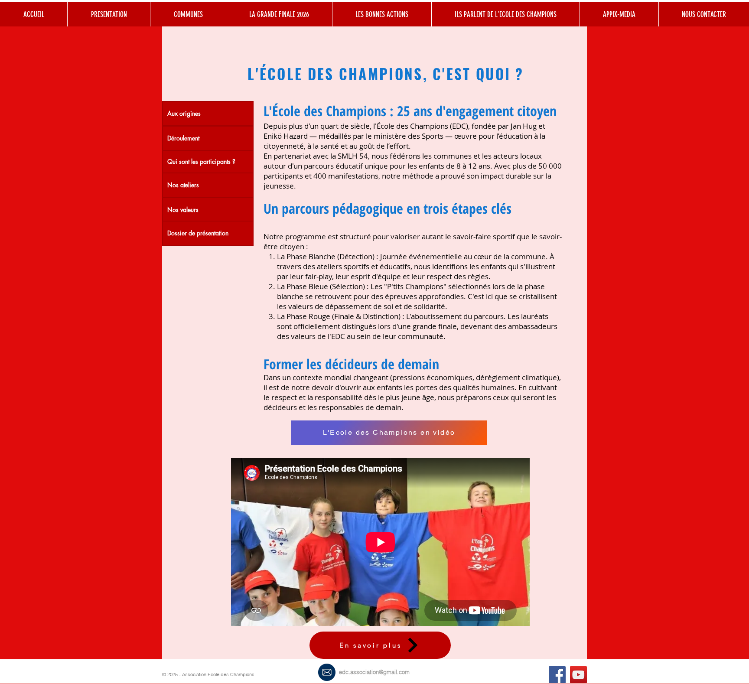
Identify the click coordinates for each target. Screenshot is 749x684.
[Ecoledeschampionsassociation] (557, 674)
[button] (381, 14)
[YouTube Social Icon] (578, 674)
